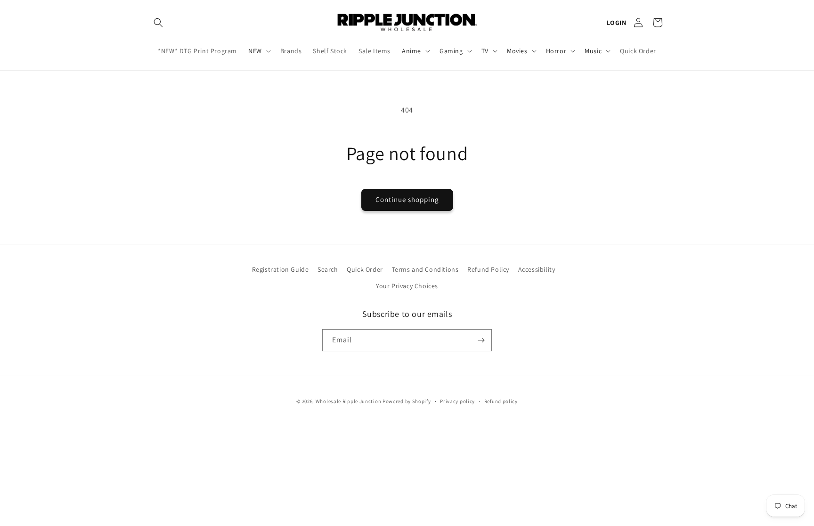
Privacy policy (457, 401)
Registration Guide (280, 269)
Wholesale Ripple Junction (349, 401)
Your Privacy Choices (407, 286)
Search (327, 269)
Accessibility (536, 269)
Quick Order (365, 269)
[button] (158, 22)
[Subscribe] (481, 340)
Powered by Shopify (407, 401)
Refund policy (501, 401)
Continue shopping (407, 199)
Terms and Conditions (425, 269)
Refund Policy (488, 269)
